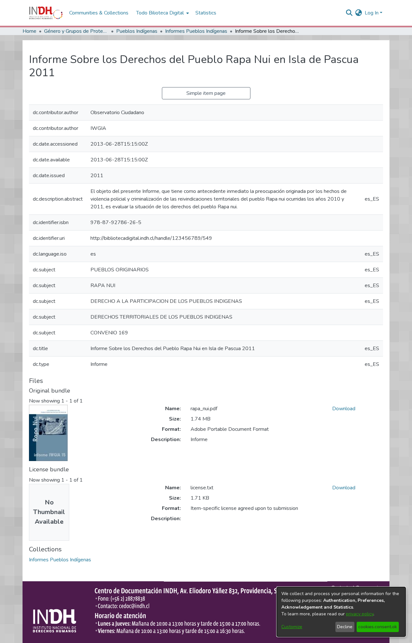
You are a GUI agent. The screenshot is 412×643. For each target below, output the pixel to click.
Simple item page (206, 93)
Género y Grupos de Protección (76, 31)
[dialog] (341, 612)
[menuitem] (359, 13)
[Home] (46, 12)
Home (29, 31)
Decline (344, 627)
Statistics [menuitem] (205, 12)
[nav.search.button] (349, 13)
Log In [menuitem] (372, 12)
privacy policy (359, 614)
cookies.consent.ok (377, 627)
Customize (291, 627)
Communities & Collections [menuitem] (98, 12)
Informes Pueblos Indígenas (196, 31)
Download (343, 408)
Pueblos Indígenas (136, 31)
